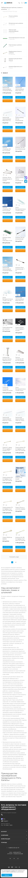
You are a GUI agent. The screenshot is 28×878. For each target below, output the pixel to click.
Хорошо (7, 875)
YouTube (17, 857)
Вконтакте (10, 857)
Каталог (4, 831)
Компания (4, 835)
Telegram (14, 857)
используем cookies (9, 870)
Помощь (4, 842)
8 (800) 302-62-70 (14, 847)
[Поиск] (22, 3)
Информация (5, 839)
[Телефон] (19, 3)
